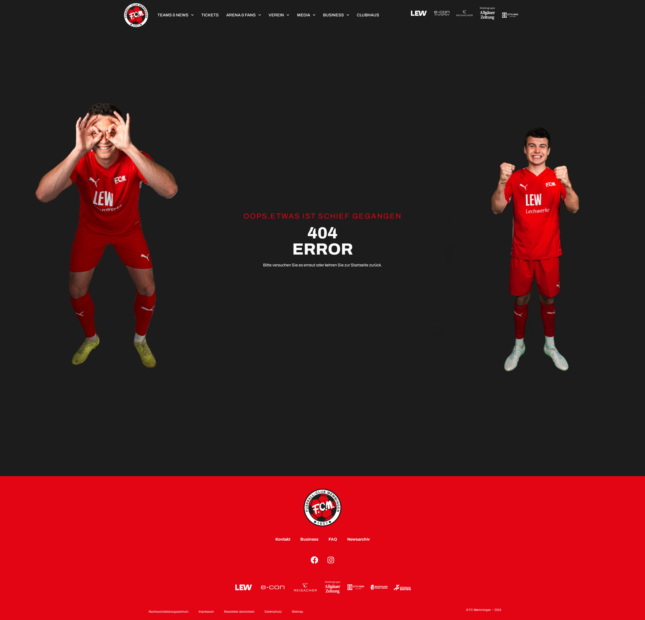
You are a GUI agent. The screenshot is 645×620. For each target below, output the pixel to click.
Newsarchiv (358, 539)
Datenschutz (273, 611)
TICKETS (210, 15)
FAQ (333, 539)
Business (333, 15)
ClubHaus (368, 15)
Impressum (206, 611)
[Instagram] (330, 560)
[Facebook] (314, 560)
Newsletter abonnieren (239, 611)
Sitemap (297, 611)
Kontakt (282, 539)
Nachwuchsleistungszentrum (168, 611)
